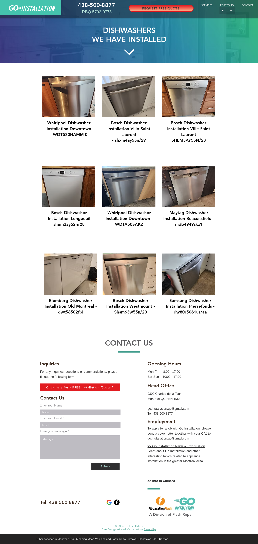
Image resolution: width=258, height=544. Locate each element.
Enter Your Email (51, 418)
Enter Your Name (51, 405)
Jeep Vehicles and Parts (103, 539)
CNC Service (160, 539)
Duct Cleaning (78, 539)
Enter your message (53, 431)
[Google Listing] (109, 502)
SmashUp (150, 529)
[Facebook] (117, 502)
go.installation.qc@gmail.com (168, 408)
